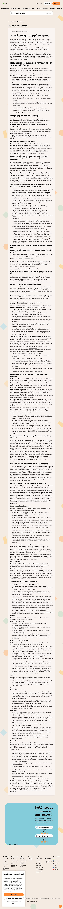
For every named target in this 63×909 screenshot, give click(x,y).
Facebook (56, 860)
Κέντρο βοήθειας (23, 860)
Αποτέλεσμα (38, 861)
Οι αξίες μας (38, 863)
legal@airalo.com (33, 348)
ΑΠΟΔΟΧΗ (13, 894)
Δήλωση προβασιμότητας (31, 901)
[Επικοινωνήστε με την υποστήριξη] (60, 906)
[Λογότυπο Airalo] (6, 3)
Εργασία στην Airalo (39, 872)
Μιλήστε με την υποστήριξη (23, 862)
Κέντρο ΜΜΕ (39, 865)
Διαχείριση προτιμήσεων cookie (13, 902)
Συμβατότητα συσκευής (14, 866)
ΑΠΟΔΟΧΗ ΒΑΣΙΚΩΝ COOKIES (14, 898)
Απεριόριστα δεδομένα (5, 862)
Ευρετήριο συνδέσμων (55, 898)
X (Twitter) (57, 863)
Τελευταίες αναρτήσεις (30, 859)
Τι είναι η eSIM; (14, 860)
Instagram (57, 861)
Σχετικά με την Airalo (42, 8)
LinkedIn (56, 867)
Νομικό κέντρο (35, 898)
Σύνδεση (47, 3)
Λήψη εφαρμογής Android (45, 836)
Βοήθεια (59, 8)
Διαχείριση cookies (44, 898)
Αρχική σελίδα (5, 8)
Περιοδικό (52, 8)
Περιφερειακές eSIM (6, 869)
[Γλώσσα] (37, 3)
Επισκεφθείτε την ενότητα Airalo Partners (48, 861)
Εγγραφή (56, 3)
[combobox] (31, 13)
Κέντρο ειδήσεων (39, 867)
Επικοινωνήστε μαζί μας (23, 866)
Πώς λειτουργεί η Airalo (28, 8)
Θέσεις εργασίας (39, 869)
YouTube (56, 869)
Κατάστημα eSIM (15, 8)
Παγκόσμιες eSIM (5, 865)
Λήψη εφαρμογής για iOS (45, 827)
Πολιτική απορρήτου (26, 898)
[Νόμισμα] (41, 3)
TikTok (56, 865)
